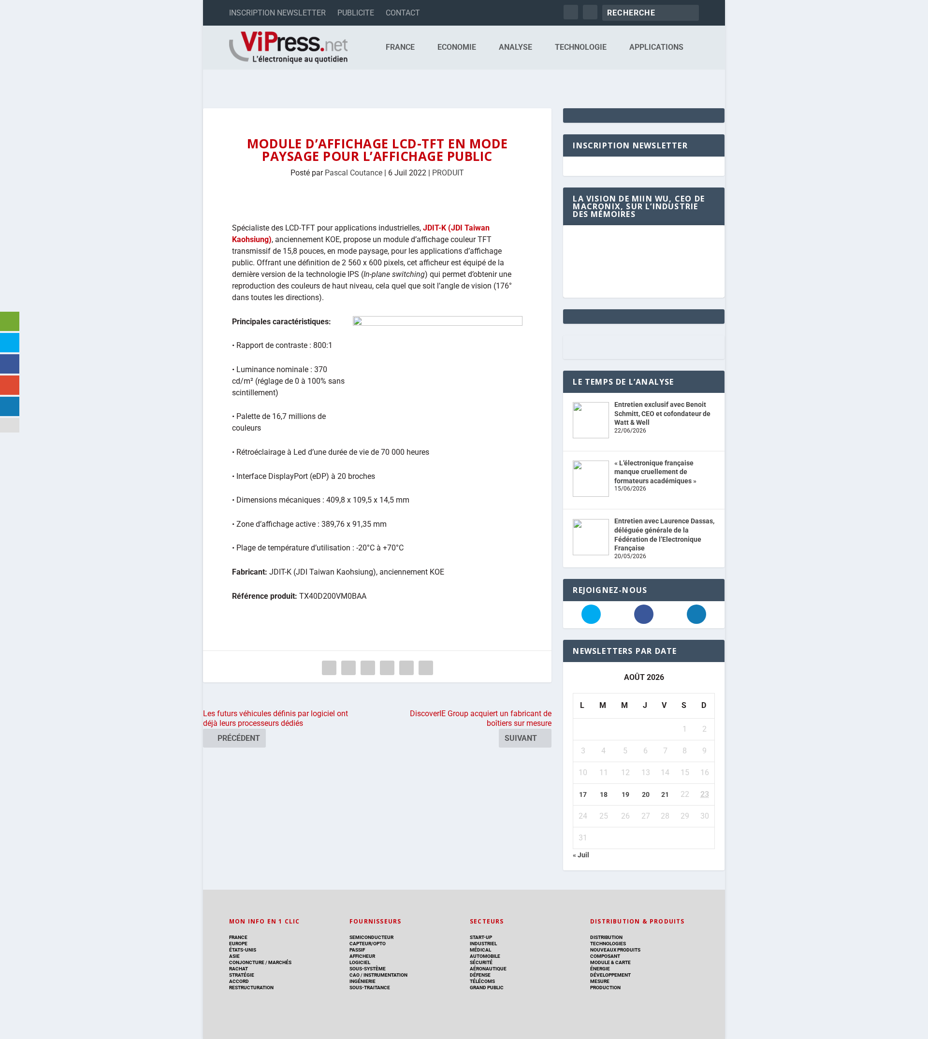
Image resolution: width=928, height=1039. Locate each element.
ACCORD (239, 981)
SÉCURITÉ (481, 962)
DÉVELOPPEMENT (610, 975)
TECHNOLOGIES (608, 943)
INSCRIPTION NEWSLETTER (277, 12)
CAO (354, 975)
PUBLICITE (355, 12)
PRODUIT (448, 172)
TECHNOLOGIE (581, 47)
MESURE (599, 981)
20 (646, 794)
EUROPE (238, 943)
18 (604, 794)
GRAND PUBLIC (487, 987)
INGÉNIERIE (362, 981)
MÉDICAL (480, 949)
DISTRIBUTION (606, 937)
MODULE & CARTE (610, 962)
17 (583, 794)
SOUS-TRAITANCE (369, 987)
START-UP (481, 937)
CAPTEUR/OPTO (367, 943)
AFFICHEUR (362, 956)
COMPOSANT (605, 956)
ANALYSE (515, 47)
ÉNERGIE (600, 968)
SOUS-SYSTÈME (367, 968)
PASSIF (357, 949)
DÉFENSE (480, 975)
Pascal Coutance (353, 172)
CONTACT (403, 12)
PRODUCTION (605, 987)
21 (665, 794)
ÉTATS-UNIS (242, 949)
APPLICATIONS (656, 47)
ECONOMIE (456, 47)
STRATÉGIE (241, 975)
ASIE (234, 956)
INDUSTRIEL (483, 943)
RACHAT (238, 968)
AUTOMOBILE (485, 956)
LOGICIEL (359, 962)
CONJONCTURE (246, 962)
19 (625, 794)
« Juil (581, 855)
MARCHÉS (279, 962)
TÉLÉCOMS (482, 981)
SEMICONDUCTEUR (371, 937)
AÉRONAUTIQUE (488, 968)
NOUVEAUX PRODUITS (615, 949)
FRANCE (400, 47)
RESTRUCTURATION (251, 987)
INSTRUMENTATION (384, 975)
